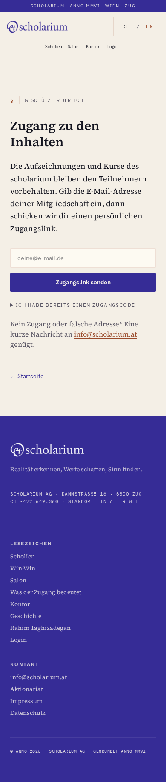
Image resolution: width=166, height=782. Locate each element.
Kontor (93, 46)
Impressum (26, 701)
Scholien (53, 46)
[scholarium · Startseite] (38, 26)
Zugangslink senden (83, 282)
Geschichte (25, 616)
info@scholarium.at (105, 334)
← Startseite (27, 376)
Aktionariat (26, 689)
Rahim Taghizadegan (40, 627)
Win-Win (22, 568)
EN (149, 26)
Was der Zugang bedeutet (45, 592)
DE (126, 26)
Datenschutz (28, 712)
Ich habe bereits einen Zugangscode (75, 305)
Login (112, 46)
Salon (73, 46)
